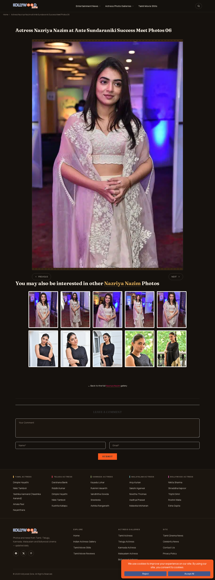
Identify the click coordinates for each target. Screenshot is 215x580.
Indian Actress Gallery (84, 541)
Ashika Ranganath (100, 505)
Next (174, 276)
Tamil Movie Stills (147, 6)
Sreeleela (96, 499)
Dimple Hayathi (21, 482)
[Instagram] (31, 553)
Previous (43, 276)
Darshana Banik (60, 482)
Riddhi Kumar (58, 488)
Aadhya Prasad (137, 499)
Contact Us (169, 547)
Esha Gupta (174, 505)
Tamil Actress (125, 535)
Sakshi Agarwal (137, 488)
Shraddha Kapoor (177, 488)
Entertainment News (87, 6)
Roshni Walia (174, 499)
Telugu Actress (126, 541)
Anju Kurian (135, 482)
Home (5, 14)
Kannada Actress (127, 547)
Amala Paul (18, 504)
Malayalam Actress (128, 553)
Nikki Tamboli (20, 488)
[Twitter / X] (23, 553)
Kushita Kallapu (59, 505)
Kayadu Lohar (98, 482)
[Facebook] (16, 553)
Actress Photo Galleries (118, 6)
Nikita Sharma (175, 482)
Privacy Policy (170, 553)
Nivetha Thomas (138, 494)
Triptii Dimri (174, 494)
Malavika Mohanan (138, 505)
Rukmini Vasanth (99, 488)
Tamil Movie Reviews (84, 553)
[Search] (198, 6)
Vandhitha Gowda (100, 494)
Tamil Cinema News (173, 535)
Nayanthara (19, 509)
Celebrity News (171, 541)
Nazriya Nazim (122, 283)
